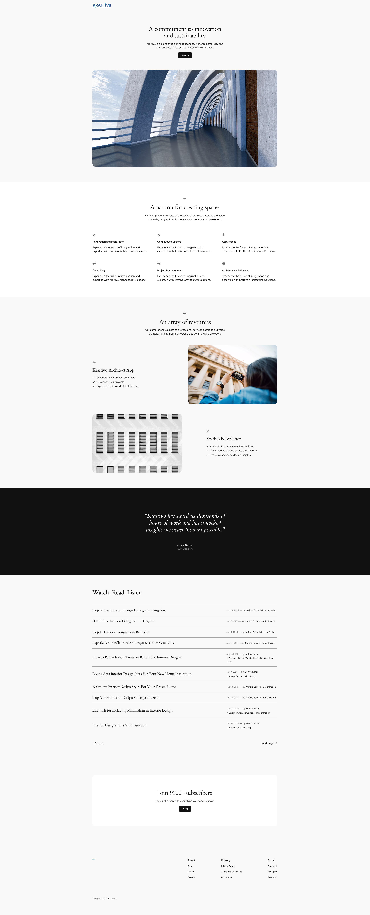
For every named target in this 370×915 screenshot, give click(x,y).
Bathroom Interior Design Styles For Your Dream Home (134, 687)
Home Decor (249, 713)
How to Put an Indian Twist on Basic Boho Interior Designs (136, 657)
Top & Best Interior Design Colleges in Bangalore (129, 610)
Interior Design (269, 610)
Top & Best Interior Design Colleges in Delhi (125, 698)
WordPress (112, 898)
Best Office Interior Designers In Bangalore (124, 621)
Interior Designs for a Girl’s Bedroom (119, 725)
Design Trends (245, 658)
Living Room (249, 676)
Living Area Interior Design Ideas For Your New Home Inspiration (142, 674)
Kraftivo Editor (252, 610)
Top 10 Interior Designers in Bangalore (121, 632)
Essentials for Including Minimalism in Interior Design (132, 710)
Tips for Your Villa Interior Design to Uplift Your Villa (133, 643)
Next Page (269, 743)
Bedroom (233, 658)
